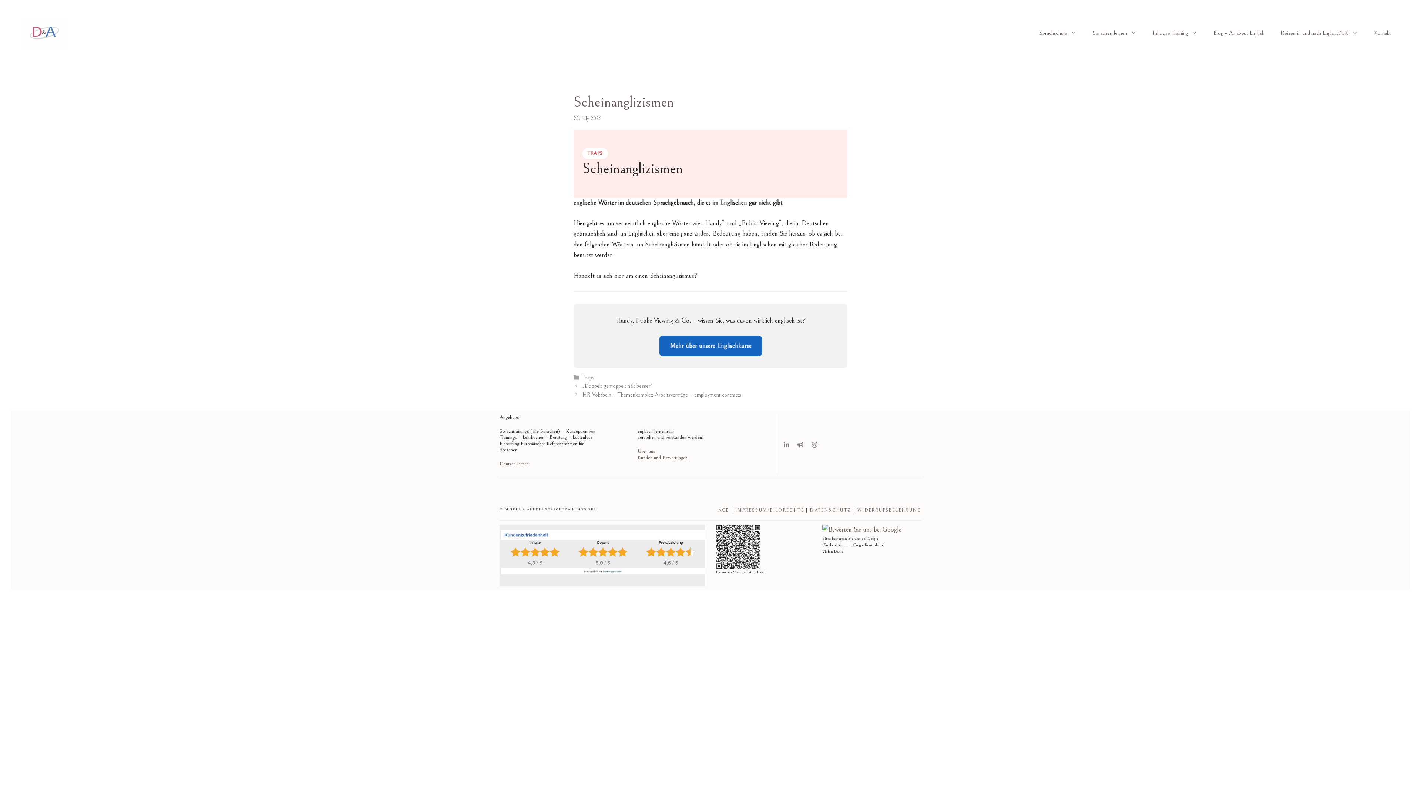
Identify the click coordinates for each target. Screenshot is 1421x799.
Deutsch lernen (514, 464)
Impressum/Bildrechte (770, 510)
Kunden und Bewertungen (663, 458)
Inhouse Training (1170, 33)
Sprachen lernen (1110, 33)
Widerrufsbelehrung (889, 510)
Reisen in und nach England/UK (1314, 33)
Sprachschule (1053, 33)
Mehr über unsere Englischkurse (711, 346)
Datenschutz (830, 510)
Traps (588, 377)
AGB (724, 510)
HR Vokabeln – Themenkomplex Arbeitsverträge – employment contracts (661, 395)
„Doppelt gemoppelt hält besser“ (617, 386)
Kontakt (1382, 33)
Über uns (646, 451)
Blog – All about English (1238, 33)
